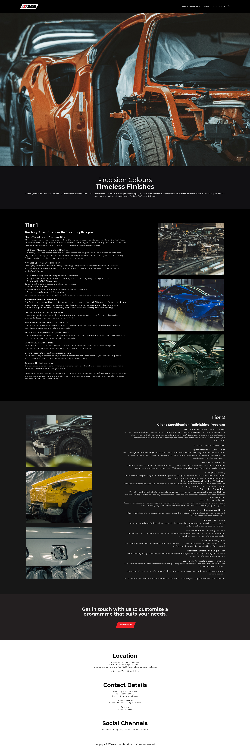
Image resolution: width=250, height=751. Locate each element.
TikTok (135, 730)
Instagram (117, 730)
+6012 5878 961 (130, 691)
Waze (124, 671)
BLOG (206, 6)
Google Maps (134, 671)
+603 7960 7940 (126, 694)
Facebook (106, 730)
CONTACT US (219, 6)
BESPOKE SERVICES (190, 6)
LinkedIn (144, 730)
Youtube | (128, 730)
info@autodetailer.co (128, 696)
